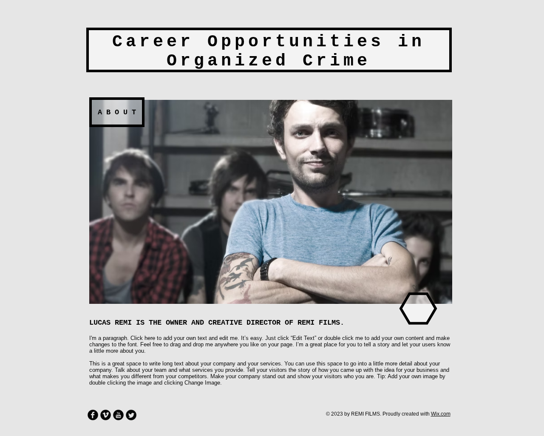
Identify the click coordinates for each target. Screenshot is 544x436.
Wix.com (440, 414)
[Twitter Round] (131, 415)
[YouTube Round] (118, 415)
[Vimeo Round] (105, 415)
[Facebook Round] (93, 415)
